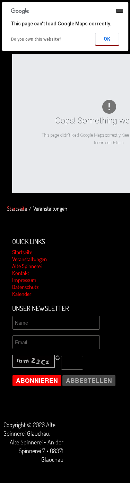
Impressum (24, 279)
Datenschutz (25, 286)
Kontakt (20, 272)
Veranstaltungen (29, 259)
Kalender (21, 293)
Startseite (17, 208)
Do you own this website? (36, 39)
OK (107, 39)
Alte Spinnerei (27, 266)
